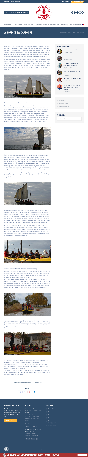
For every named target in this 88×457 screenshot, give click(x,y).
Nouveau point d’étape (70, 57)
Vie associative (28, 382)
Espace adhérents (64, 106)
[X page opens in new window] (75, 12)
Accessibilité (51, 409)
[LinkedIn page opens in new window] (82, 12)
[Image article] (59, 51)
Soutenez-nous (63, 103)
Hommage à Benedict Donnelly (72, 78)
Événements (22, 382)
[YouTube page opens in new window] (80, 12)
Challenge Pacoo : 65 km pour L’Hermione (72, 72)
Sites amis (51, 418)
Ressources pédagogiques (52, 422)
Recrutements (52, 426)
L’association (62, 100)
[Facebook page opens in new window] (72, 12)
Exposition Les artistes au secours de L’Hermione (71, 64)
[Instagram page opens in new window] (77, 12)
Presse (50, 412)
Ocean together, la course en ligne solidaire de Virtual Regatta (72, 87)
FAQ (49, 415)
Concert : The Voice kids (70, 50)
